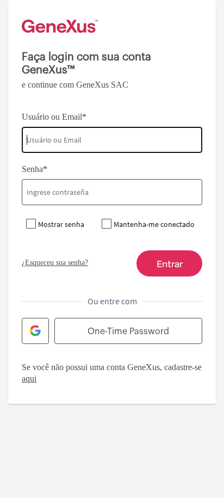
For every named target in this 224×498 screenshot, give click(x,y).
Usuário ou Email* (54, 116)
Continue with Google (35, 331)
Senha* (34, 169)
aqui (29, 378)
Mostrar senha (61, 224)
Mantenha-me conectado (154, 224)
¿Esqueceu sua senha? (55, 263)
